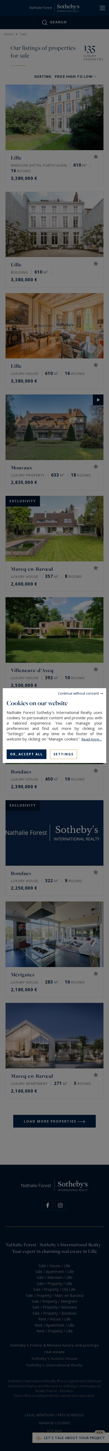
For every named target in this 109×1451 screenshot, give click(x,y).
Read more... (91, 739)
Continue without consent (78, 693)
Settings (63, 754)
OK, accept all (26, 754)
